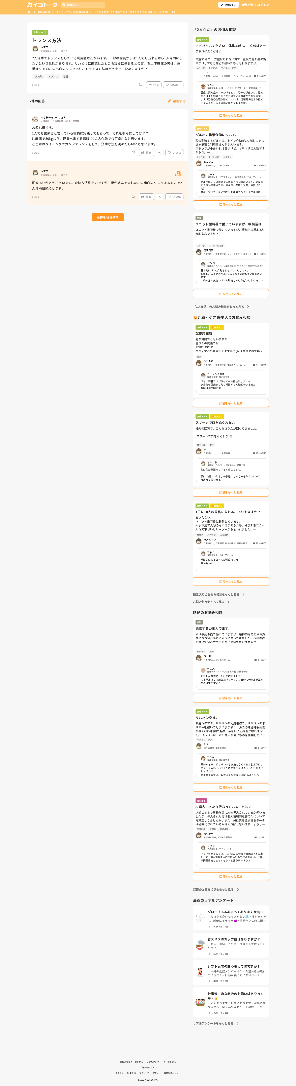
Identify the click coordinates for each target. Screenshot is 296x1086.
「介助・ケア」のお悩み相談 (72, 12)
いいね (176, 153)
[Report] (141, 85)
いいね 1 (175, 85)
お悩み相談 (44, 12)
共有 (156, 85)
